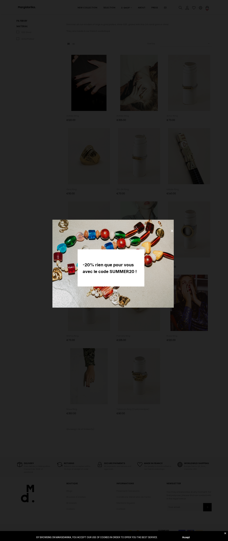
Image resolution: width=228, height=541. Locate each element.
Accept (186, 537)
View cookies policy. (168, 537)
